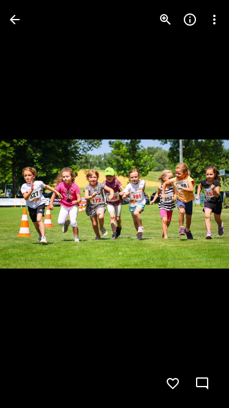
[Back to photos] (14, 19)
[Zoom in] (165, 19)
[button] (34, 204)
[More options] (214, 19)
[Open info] (190, 19)
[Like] (172, 383)
